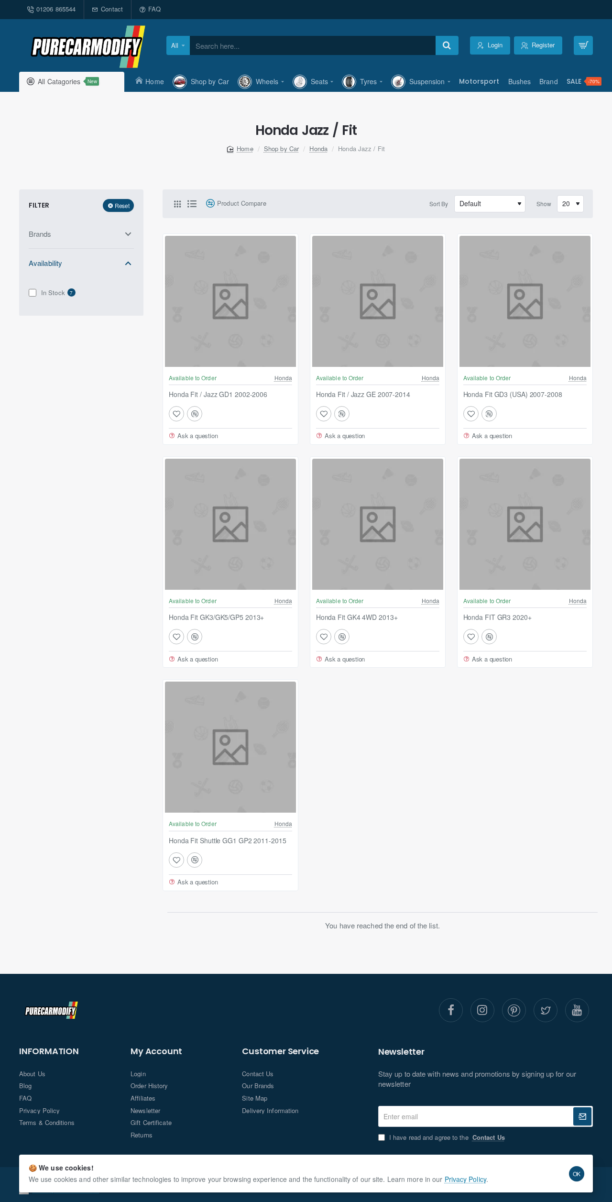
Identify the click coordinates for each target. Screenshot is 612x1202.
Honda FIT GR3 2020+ (497, 617)
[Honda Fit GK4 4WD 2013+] (377, 524)
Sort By (438, 203)
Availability (45, 262)
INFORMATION (49, 1051)
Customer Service (280, 1051)
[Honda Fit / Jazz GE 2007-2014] (377, 301)
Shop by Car (281, 148)
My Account (156, 1051)
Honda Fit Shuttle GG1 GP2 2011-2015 (227, 840)
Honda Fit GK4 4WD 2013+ (357, 617)
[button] (176, 413)
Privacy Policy (465, 1179)
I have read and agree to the (446, 1137)
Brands (40, 233)
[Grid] (177, 204)
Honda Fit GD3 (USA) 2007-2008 (512, 394)
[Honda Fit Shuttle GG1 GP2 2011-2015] (230, 747)
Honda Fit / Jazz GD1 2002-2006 (218, 394)
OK (577, 1173)
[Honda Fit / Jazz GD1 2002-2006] (230, 301)
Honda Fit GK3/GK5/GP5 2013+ (216, 617)
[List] (192, 204)
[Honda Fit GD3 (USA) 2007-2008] (524, 301)
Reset (122, 205)
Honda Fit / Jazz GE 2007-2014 (363, 394)
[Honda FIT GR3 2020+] (524, 524)
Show (543, 203)
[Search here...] (447, 45)
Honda (318, 148)
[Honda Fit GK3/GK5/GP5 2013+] (230, 524)
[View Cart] (583, 45)
